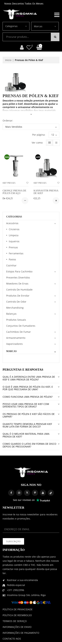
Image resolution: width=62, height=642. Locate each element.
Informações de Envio (17, 627)
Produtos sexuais (16, 319)
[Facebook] (11, 493)
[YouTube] (43, 493)
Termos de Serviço (15, 621)
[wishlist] (27, 182)
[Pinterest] (35, 493)
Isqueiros (14, 241)
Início (8, 60)
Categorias (11, 26)
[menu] (56, 14)
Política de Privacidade (18, 609)
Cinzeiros (14, 229)
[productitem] (25, 200)
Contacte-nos (12, 638)
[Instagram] (19, 493)
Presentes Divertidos (18, 277)
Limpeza (13, 235)
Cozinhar (11, 265)
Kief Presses (9, 182)
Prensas (13, 247)
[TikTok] (51, 493)
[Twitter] (27, 493)
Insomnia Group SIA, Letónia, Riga (26, 595)
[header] (29, 47)
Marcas (38, 26)
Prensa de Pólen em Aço (14, 192)
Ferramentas (16, 253)
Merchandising (15, 307)
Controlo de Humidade (19, 289)
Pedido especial (16, 585)
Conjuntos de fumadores (20, 325)
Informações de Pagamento (21, 632)
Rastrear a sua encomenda (22, 580)
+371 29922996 (15, 590)
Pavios (12, 259)
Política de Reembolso (17, 615)
